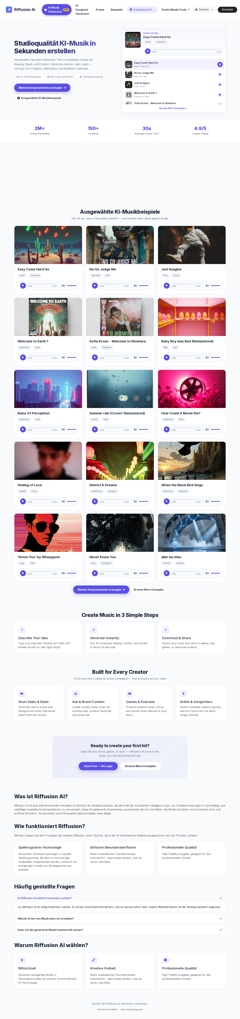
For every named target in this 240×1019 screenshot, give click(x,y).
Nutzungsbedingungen (132, 1009)
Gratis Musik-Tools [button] (174, 9)
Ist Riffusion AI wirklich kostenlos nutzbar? (45, 898)
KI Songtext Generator (82, 9)
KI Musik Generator (58, 9)
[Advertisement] (112, 173)
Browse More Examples (149, 589)
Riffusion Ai (24, 9)
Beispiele (117, 9)
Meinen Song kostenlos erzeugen (40, 87)
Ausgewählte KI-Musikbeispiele (41, 98)
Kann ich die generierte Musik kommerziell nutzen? (50, 929)
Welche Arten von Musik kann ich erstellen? (46, 918)
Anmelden (227, 9)
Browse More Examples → (174, 108)
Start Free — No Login (98, 766)
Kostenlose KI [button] (143, 9)
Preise (100, 9)
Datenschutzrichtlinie (107, 1009)
